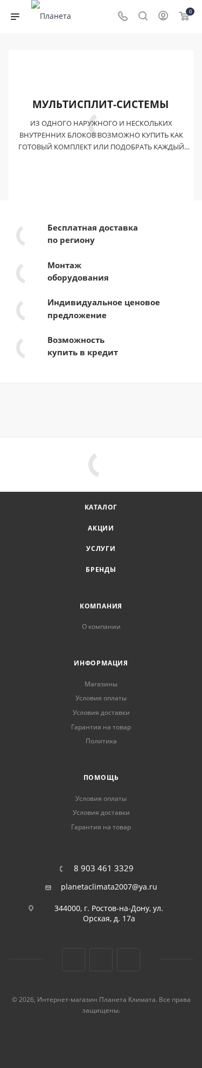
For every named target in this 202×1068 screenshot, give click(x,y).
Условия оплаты (101, 698)
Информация (101, 663)
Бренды (101, 569)
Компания (101, 606)
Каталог (101, 507)
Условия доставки (101, 712)
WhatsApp (128, 959)
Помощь (101, 777)
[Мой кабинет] (163, 17)
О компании (101, 626)
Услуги (101, 548)
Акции (101, 528)
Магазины (101, 684)
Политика (101, 741)
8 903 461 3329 (104, 868)
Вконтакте (73, 959)
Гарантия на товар (101, 727)
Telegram (101, 959)
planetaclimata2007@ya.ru (109, 887)
